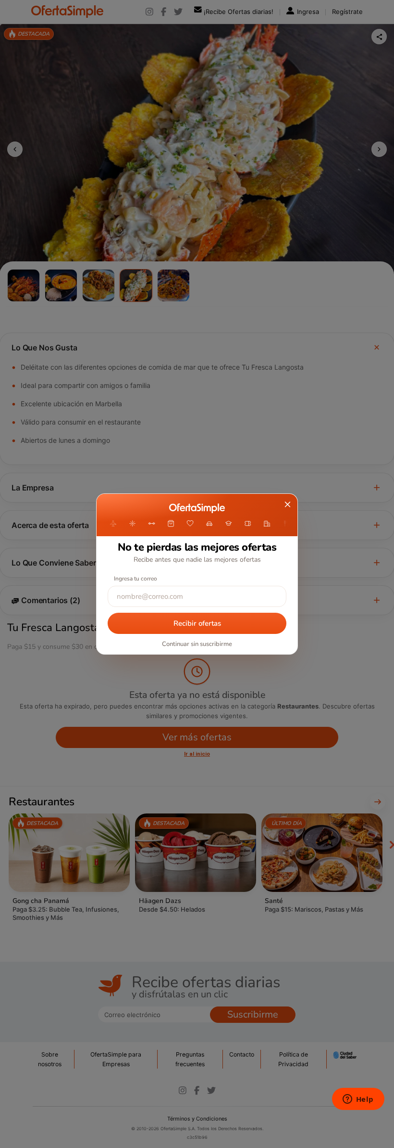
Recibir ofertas (197, 623)
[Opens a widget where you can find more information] (358, 1100)
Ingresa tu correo (135, 578)
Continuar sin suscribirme (197, 644)
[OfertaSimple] (196, 508)
